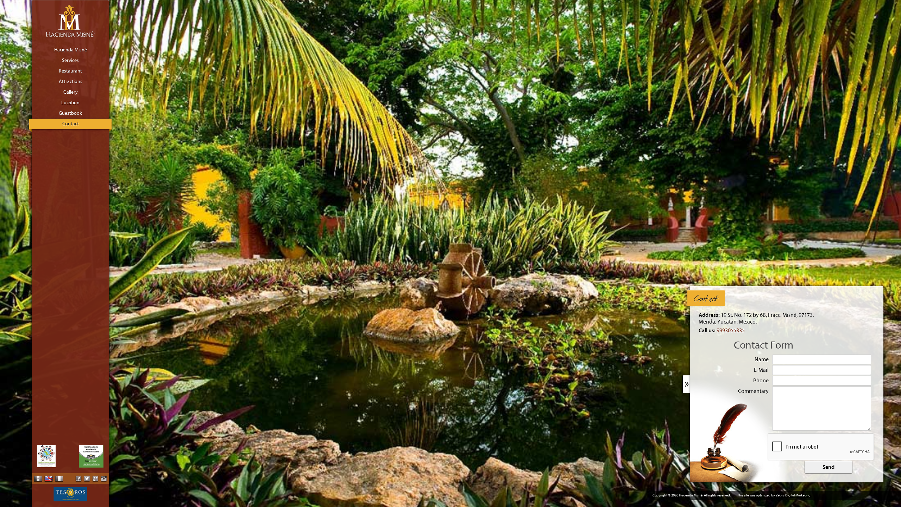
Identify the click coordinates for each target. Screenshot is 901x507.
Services (70, 60)
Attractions (70, 81)
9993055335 (731, 330)
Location (70, 103)
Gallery (70, 92)
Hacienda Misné (70, 50)
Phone (761, 380)
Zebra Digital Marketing (793, 495)
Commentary (753, 391)
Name (762, 359)
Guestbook (70, 113)
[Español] (38, 478)
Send (828, 467)
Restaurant (70, 71)
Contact (70, 124)
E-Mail (761, 370)
